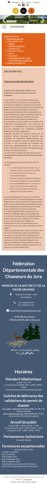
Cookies (13, 482)
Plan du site (20, 482)
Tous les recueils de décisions (19, 81)
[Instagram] (27, 5)
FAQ (22, 2)
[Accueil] (9, 2)
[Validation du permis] (15, 11)
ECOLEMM (13, 56)
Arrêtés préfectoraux (17, 46)
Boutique (15, 2)
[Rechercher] (19, 5)
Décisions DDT (14, 48)
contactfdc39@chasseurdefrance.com (25, 311)
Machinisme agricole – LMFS (19, 58)
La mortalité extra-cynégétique (20, 60)
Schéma (11, 44)
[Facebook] (23, 5)
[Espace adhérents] (31, 11)
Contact (36, 2)
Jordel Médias (27, 479)
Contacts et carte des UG (15, 63)
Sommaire (17, 26)
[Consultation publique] (23, 11)
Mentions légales (30, 482)
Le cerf (11, 53)
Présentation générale (14, 39)
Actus (29, 2)
